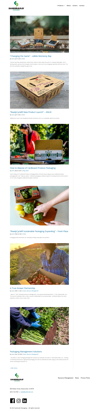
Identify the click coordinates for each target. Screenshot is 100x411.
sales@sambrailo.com (27, 392)
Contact (81, 5)
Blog (24, 170)
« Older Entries (13, 368)
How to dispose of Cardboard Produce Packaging (33, 168)
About (69, 5)
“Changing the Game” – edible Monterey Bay (30, 56)
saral (12, 58)
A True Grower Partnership (22, 288)
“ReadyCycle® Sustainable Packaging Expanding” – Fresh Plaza (39, 231)
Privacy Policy (85, 378)
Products (60, 5)
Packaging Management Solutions (26, 351)
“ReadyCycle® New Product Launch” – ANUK (30, 112)
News (23, 58)
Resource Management (33, 291)
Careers (75, 5)
